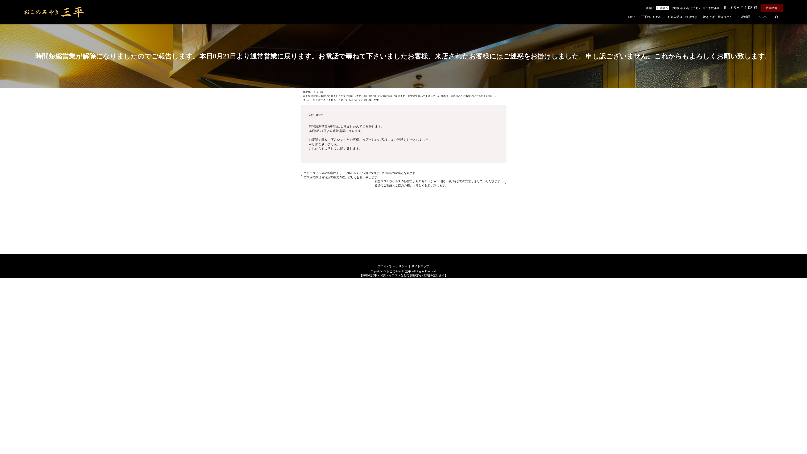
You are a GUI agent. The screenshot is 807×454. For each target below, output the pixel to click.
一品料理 (744, 17)
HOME (631, 17)
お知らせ (322, 92)
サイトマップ (420, 266)
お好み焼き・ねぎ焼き (682, 17)
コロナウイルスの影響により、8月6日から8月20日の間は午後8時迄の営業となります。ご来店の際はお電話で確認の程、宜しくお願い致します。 (361, 175)
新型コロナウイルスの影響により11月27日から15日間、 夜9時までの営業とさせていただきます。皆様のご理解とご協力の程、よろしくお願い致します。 (438, 183)
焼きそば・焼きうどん (717, 17)
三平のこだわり (651, 17)
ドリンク (762, 17)
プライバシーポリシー (392, 266)
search (777, 17)
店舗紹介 (772, 8)
